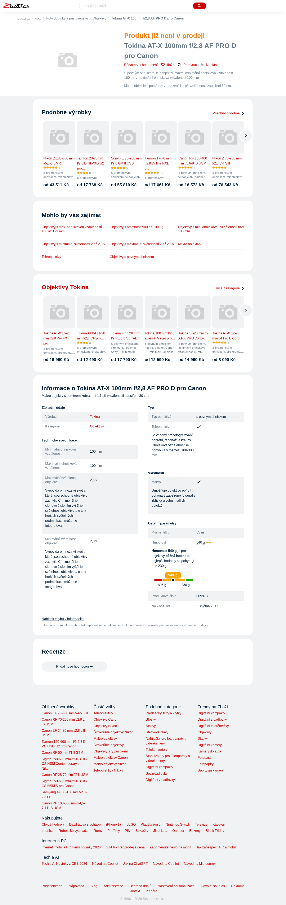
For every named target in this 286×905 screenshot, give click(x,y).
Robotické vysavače (74, 830)
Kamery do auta (209, 751)
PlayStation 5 (151, 824)
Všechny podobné (226, 113)
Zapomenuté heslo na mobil (170, 847)
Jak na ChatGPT (135, 863)
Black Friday (215, 830)
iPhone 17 (113, 824)
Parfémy (113, 830)
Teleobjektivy (51, 257)
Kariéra (151, 891)
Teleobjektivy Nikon (108, 770)
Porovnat (190, 65)
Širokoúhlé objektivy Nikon (113, 732)
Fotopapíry (206, 764)
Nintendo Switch (178, 824)
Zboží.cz (23, 18)
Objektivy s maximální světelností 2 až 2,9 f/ (142, 244)
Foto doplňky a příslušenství (67, 18)
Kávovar (219, 824)
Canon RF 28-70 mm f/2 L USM (65, 775)
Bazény (195, 830)
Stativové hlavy (157, 732)
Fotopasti (204, 757)
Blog (93, 886)
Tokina (95, 416)
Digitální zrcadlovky (160, 780)
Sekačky (141, 830)
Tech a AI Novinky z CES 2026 (64, 863)
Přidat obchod (52, 886)
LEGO (131, 824)
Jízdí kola (160, 830)
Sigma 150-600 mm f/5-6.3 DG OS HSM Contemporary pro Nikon (64, 763)
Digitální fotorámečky (213, 726)
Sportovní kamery (211, 770)
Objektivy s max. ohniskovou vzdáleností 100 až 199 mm (72, 229)
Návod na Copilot (105, 863)
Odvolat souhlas (213, 886)
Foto (38, 18)
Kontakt (134, 891)
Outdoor (178, 830)
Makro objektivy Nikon (110, 764)
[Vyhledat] (199, 6)
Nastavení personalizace (176, 886)
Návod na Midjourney (200, 863)
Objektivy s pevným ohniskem (132, 257)
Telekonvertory (156, 749)
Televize (201, 824)
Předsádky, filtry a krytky (163, 713)
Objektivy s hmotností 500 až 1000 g (136, 227)
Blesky (151, 719)
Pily (127, 830)
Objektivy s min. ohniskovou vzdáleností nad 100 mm (211, 229)
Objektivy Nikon (105, 726)
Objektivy (99, 18)
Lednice (48, 830)
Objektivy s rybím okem (111, 751)
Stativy (151, 726)
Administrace (113, 886)
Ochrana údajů (140, 886)
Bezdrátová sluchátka (85, 824)
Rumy (98, 830)
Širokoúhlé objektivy (109, 745)
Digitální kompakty (159, 767)
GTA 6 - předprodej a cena (125, 847)
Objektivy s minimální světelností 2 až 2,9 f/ (73, 244)
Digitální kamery (210, 745)
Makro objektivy (189, 244)
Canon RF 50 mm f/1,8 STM (62, 752)
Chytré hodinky (53, 824)
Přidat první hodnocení (141, 65)
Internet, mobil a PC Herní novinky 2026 (71, 847)
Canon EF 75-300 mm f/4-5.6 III (65, 713)
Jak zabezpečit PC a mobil (216, 847)
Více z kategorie (228, 288)
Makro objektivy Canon (111, 757)
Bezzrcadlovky (156, 773)
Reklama (238, 886)
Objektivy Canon (106, 719)
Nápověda (76, 886)
